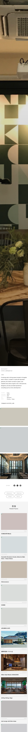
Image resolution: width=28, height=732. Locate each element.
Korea (8, 393)
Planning (8, 399)
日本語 (2, 374)
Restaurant (4, 369)
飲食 (14, 507)
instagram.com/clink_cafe (7, 403)
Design (13, 399)
